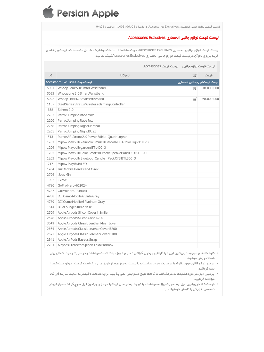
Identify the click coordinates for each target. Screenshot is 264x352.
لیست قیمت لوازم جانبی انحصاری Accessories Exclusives (151, 55)
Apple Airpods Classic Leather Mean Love (87, 223)
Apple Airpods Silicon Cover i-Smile (83, 212)
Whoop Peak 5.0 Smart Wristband (82, 88)
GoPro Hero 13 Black (72, 191)
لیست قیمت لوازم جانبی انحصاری (198, 82)
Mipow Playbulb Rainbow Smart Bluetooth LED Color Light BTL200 (104, 142)
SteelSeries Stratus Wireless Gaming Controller (91, 104)
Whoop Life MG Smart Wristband (81, 99)
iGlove (62, 180)
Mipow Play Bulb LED (72, 164)
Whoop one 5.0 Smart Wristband (81, 93)
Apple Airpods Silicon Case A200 (80, 218)
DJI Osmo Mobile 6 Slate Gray (78, 196)
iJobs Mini (64, 175)
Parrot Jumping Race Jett (75, 120)
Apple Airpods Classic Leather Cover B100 (87, 234)
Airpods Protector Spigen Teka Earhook (85, 245)
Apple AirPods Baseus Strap (77, 239)
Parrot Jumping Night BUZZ (77, 131)
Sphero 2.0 (65, 110)
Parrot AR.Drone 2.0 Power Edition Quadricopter (92, 137)
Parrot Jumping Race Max (76, 115)
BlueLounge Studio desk (75, 207)
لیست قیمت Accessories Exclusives (69, 82)
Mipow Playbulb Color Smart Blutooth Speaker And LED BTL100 (102, 153)
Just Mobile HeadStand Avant (78, 169)
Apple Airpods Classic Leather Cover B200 (87, 229)
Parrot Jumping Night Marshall (79, 126)
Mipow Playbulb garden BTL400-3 (82, 147)
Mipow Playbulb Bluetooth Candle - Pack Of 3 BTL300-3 (97, 158)
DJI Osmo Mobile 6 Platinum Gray (81, 202)
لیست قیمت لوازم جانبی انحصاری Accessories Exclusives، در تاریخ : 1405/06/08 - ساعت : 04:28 (158, 26)
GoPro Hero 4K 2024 (72, 185)
